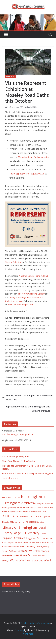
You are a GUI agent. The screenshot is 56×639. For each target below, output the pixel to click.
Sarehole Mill (46, 542)
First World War (40, 512)
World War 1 (18, 560)
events (27, 511)
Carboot (33, 508)
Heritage (34, 516)
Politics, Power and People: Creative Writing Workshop (29, 397)
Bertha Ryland (7, 497)
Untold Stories (41, 551)
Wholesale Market (10, 555)
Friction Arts (10, 516)
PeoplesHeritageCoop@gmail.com (18, 434)
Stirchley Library (42, 547)
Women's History (29, 555)
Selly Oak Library (10, 546)
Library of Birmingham (20, 527)
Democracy (7, 511)
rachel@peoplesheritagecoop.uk (26, 173)
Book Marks (23, 507)
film (32, 511)
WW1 (47, 560)
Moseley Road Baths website (33, 157)
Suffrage (13, 551)
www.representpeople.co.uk (20, 304)
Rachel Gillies (32, 107)
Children (40, 508)
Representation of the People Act (23, 542)
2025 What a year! (10, 478)
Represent (10, 76)
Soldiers (22, 546)
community (48, 507)
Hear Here (23, 516)
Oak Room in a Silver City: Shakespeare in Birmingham (27, 473)
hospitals (31, 521)
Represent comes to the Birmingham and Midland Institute (27, 408)
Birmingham (33, 496)
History (15, 522)
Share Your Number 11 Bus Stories (18, 461)
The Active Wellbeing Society (31, 293)
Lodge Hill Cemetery (26, 533)
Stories (5, 551)
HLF (23, 521)
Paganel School (35, 538)
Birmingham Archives (18, 503)
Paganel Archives (13, 538)
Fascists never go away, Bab (15, 456)
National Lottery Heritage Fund (33, 275)
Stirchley (31, 546)
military (43, 533)
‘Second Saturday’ (13, 262)
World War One (35, 560)
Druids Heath (18, 511)
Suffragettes (25, 551)
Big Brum (16, 497)
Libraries (40, 522)
